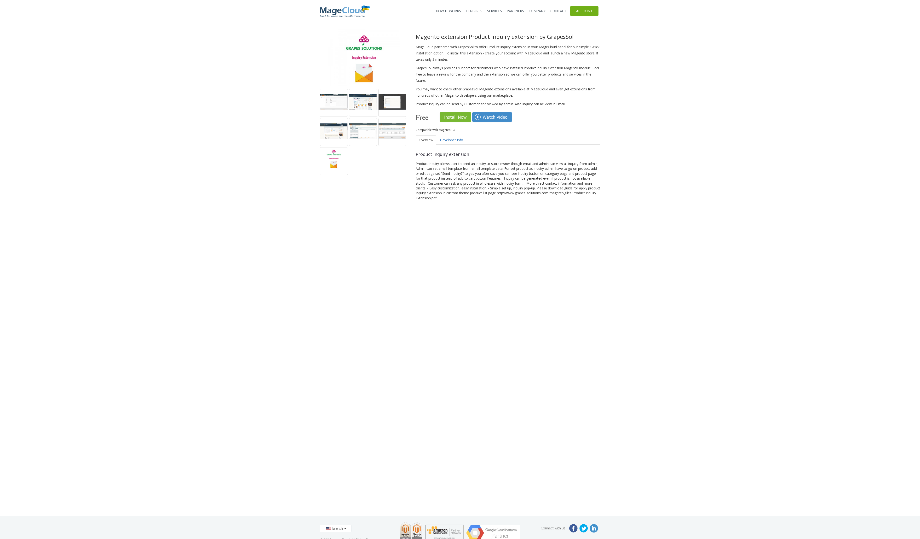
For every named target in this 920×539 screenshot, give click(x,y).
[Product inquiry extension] (334, 103)
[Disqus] (508, 260)
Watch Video (495, 117)
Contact (558, 11)
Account (584, 11)
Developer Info (451, 140)
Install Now (455, 117)
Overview (426, 140)
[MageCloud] (345, 11)
